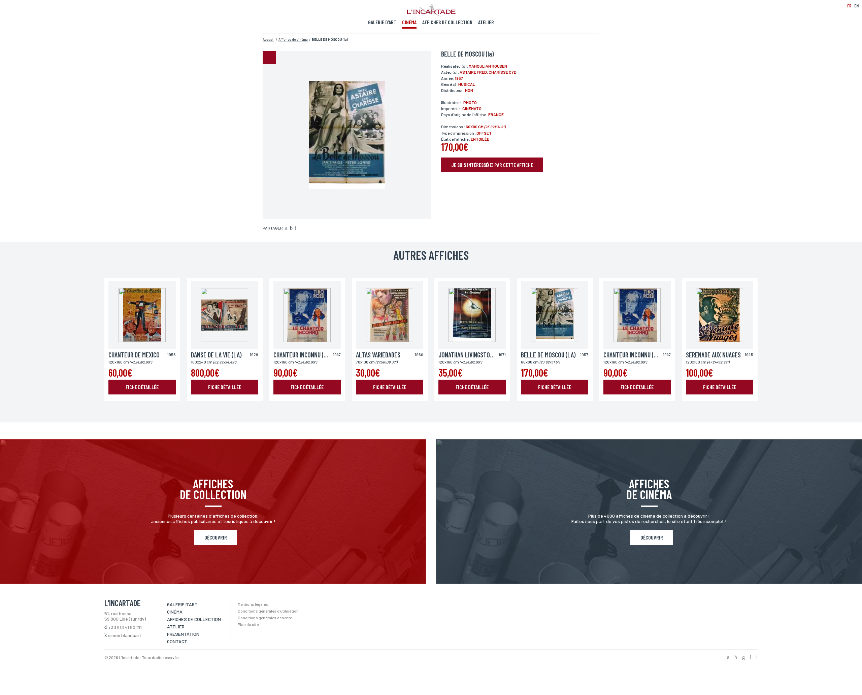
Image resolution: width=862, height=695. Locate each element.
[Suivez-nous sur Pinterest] (757, 657)
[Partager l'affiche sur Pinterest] (295, 228)
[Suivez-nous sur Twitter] (735, 657)
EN (856, 5)
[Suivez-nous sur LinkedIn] (750, 657)
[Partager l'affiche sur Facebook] (286, 228)
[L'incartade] (431, 14)
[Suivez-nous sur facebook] (728, 657)
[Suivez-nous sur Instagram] (743, 657)
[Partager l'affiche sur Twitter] (291, 228)
